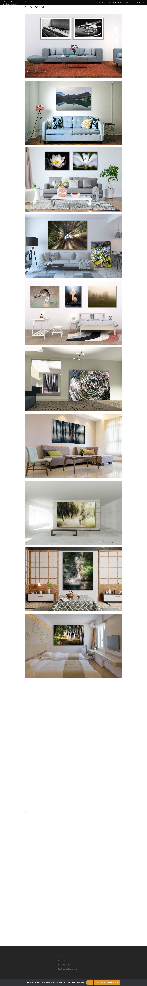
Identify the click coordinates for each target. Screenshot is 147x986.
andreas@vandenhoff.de (70, 969)
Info (126, 2)
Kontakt (120, 2)
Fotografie (110, 2)
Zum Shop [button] (29, 942)
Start (95, 2)
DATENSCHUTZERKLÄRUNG (107, 982)
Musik (101, 2)
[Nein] (145, 982)
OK (90, 982)
